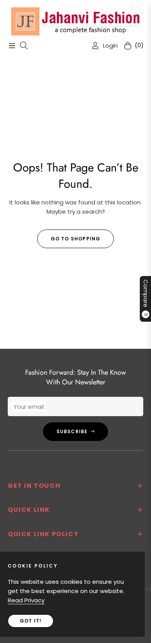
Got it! (30, 620)
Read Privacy (26, 600)
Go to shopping (76, 238)
